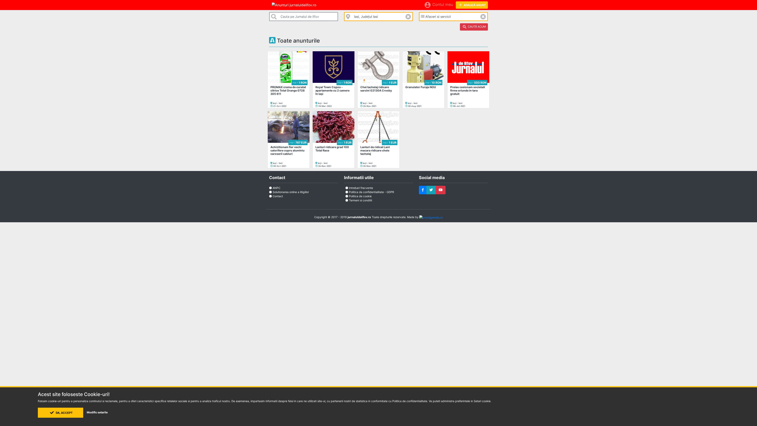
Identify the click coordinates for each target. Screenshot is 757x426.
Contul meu (438, 4)
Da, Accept (64, 412)
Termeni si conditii (360, 200)
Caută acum (474, 26)
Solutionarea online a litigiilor (291, 192)
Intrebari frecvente (360, 188)
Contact (278, 196)
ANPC (276, 188)
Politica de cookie (360, 196)
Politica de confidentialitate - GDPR (371, 192)
